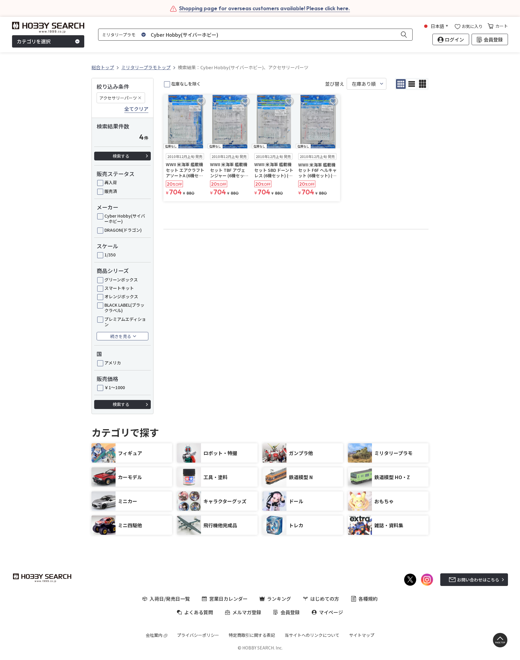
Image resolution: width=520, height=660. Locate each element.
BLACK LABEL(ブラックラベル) (124, 307)
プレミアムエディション (125, 321)
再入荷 (110, 182)
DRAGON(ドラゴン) (123, 230)
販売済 (110, 191)
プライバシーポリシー (198, 635)
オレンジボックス (121, 296)
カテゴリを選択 (34, 41)
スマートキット (119, 288)
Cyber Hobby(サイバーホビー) (124, 218)
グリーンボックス (121, 279)
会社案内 (154, 635)
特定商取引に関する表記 (252, 635)
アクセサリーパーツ (118, 98)
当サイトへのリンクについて (312, 635)
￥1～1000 (114, 387)
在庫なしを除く (186, 83)
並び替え (334, 84)
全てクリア (136, 109)
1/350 (110, 254)
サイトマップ (361, 635)
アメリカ (112, 362)
